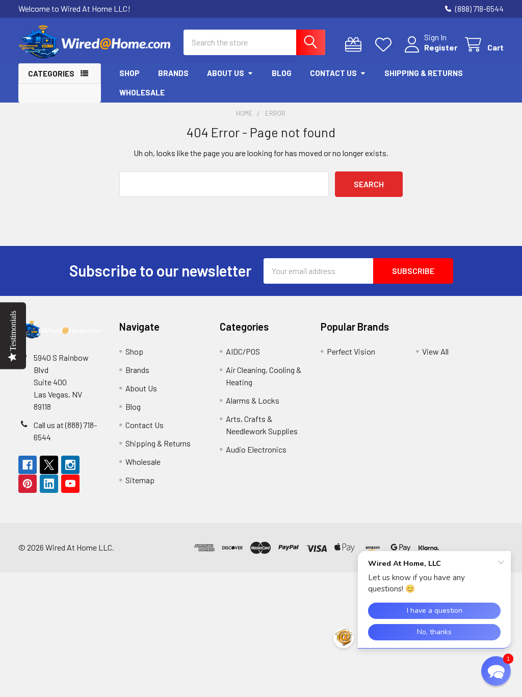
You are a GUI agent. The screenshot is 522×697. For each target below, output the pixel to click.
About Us (225, 73)
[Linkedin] (49, 484)
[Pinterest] (27, 484)
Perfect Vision (351, 351)
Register (440, 47)
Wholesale (142, 92)
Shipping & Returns (423, 73)
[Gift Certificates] (356, 45)
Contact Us (333, 73)
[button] (496, 671)
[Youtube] (70, 484)
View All (435, 351)
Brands (173, 73)
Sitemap (139, 480)
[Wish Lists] (386, 45)
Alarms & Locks (252, 400)
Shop (129, 73)
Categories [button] (51, 73)
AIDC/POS (243, 351)
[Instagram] (70, 465)
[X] (49, 465)
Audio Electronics (256, 449)
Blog (282, 73)
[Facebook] (27, 465)
